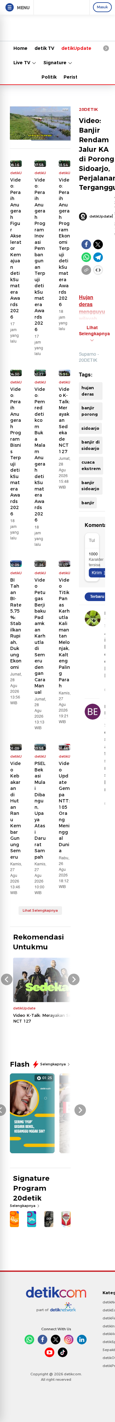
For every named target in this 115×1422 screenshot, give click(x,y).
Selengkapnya (53, 1064)
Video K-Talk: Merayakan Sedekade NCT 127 (64, 420)
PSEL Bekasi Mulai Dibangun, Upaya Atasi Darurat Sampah (40, 810)
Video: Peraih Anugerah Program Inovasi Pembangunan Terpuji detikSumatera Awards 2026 (39, 254)
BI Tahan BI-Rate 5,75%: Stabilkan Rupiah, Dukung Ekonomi (15, 623)
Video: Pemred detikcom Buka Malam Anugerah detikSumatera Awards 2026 (39, 455)
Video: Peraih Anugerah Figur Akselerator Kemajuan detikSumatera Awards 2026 (15, 248)
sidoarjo (90, 428)
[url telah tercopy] (86, 270)
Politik (49, 77)
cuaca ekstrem (91, 465)
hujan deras (87, 391)
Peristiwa (75, 77)
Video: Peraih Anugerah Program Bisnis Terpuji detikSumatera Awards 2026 (15, 451)
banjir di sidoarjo (90, 445)
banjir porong (89, 411)
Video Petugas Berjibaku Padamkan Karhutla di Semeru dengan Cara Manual (40, 636)
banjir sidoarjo (90, 485)
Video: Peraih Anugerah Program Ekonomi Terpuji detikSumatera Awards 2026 (64, 242)
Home (20, 48)
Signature (55, 62)
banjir (87, 502)
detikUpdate (76, 48)
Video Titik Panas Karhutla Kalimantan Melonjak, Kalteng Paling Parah (64, 633)
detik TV (44, 48)
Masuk (102, 7)
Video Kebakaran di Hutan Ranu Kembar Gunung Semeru (15, 810)
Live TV (22, 62)
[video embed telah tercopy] (98, 270)
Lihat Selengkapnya (40, 910)
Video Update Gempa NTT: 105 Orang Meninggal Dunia (64, 807)
